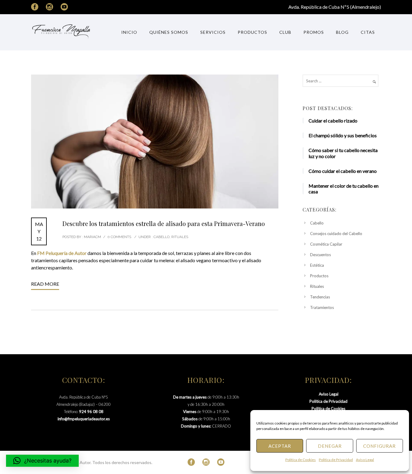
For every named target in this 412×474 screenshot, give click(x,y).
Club (285, 32)
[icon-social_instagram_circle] (51, 7)
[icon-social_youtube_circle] (64, 7)
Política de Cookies (300, 459)
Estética (317, 265)
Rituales (179, 237)
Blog (342, 32)
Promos (313, 32)
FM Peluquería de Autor (62, 253)
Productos (252, 32)
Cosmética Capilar (326, 244)
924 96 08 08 (91, 411)
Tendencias (320, 296)
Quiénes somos (168, 32)
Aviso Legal (365, 459)
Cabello (161, 237)
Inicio (129, 32)
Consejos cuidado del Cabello (336, 233)
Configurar (379, 446)
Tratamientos (322, 307)
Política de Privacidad (336, 459)
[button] (42, 461)
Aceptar (279, 446)
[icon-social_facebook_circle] (36, 7)
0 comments (119, 237)
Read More (45, 284)
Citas (368, 32)
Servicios (213, 32)
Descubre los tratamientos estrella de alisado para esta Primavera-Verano (163, 223)
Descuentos (320, 254)
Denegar (330, 446)
